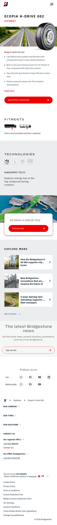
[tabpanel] (28, 178)
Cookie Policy (9, 482)
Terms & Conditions (11, 490)
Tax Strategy (8, 503)
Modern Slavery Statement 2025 (17, 498)
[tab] (7, 162)
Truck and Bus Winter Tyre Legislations (19, 511)
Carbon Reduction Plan (13, 494)
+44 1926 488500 (10, 443)
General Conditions (11, 507)
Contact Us (8, 447)
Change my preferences (13, 515)
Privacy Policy (9, 486)
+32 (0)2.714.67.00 (11, 458)
